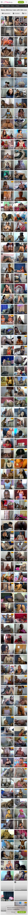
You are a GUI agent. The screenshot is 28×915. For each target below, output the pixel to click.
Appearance (7, 13)
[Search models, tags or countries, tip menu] (26, 6)
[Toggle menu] (1, 2)
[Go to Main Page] (8, 2)
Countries (17, 13)
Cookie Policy (16, 909)
